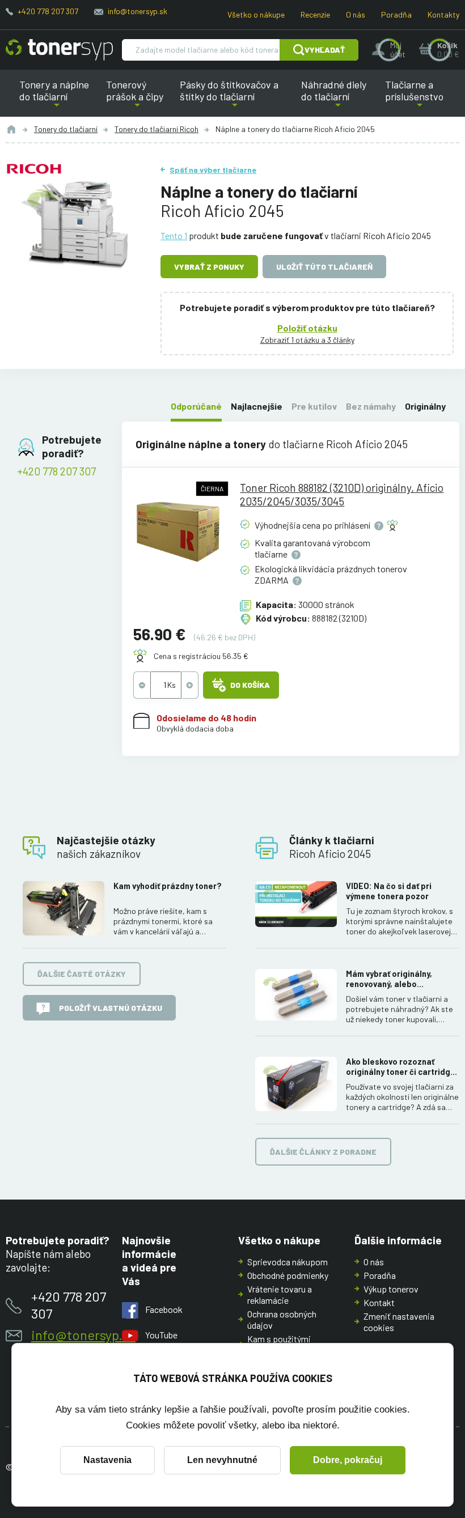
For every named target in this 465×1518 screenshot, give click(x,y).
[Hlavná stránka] (59, 50)
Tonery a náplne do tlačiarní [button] (59, 97)
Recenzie (315, 14)
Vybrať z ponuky (209, 266)
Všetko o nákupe (256, 14)
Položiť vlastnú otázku (110, 1008)
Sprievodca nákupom (287, 1261)
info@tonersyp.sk (137, 11)
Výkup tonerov (390, 1288)
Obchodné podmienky (287, 1275)
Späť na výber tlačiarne (213, 170)
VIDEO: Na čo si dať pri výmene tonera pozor (389, 891)
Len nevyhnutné (222, 1460)
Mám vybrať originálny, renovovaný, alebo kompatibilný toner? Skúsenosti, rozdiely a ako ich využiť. (397, 979)
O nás (355, 14)
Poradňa (396, 14)
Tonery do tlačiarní (66, 129)
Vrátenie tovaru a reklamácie (279, 1294)
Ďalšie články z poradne (323, 1151)
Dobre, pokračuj (347, 1460)
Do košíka (250, 685)
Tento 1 (173, 235)
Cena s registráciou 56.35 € (201, 656)
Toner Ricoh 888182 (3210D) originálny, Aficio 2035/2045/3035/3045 (341, 494)
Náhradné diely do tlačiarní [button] (338, 97)
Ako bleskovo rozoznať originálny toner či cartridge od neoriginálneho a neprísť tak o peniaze (400, 1067)
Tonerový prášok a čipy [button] (137, 97)
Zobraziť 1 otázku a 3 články (307, 340)
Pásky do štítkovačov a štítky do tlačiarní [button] (230, 97)
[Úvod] (11, 129)
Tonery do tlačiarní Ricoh (156, 129)
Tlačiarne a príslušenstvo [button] (412, 97)
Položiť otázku (307, 327)
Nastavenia (107, 1460)
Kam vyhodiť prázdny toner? (167, 886)
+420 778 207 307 (48, 11)
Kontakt (379, 1302)
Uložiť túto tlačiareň (324, 266)
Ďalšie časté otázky (81, 974)
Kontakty (443, 14)
